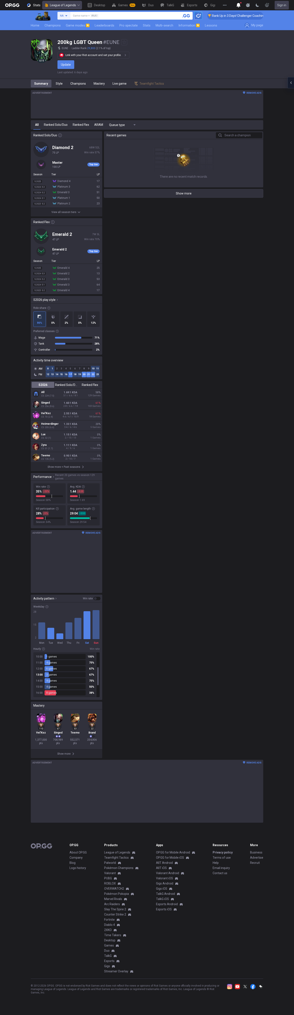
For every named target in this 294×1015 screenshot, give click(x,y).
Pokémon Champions (118, 868)
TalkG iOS (162, 899)
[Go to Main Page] (12, 5)
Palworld (110, 862)
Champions (53, 25)
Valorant (110, 873)
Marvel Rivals (113, 899)
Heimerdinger (50, 423)
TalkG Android (165, 893)
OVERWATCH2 (114, 888)
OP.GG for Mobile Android (173, 852)
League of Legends (63, 5)
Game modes (77, 25)
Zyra (43, 444)
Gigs (107, 966)
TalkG (108, 955)
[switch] (92, 598)
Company (76, 857)
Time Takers (112, 935)
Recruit (255, 862)
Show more (184, 193)
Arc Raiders (112, 904)
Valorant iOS (164, 878)
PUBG (108, 878)
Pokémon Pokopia (116, 893)
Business (256, 852)
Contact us (220, 873)
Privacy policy (223, 852)
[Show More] (238, 5)
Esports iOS (164, 909)
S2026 (43, 385)
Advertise (256, 857)
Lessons (211, 25)
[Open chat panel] (291, 82)
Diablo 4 (109, 924)
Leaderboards (104, 25)
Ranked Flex (90, 385)
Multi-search (164, 25)
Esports (109, 961)
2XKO (108, 930)
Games (109, 945)
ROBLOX (110, 883)
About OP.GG (78, 852)
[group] (66, 674)
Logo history (78, 868)
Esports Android (167, 904)
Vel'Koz (46, 413)
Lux (43, 434)
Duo (107, 950)
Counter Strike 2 (115, 914)
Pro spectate (128, 25)
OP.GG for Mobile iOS (170, 857)
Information (188, 25)
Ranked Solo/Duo (66, 385)
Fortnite (109, 919)
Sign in (281, 5)
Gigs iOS (161, 888)
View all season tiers (63, 212)
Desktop (109, 940)
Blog (73, 862)
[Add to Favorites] (124, 42)
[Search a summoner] (186, 16)
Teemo (45, 455)
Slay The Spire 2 (115, 909)
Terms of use (222, 857)
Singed (45, 402)
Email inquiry (221, 868)
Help (216, 862)
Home (35, 25)
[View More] (224, 5)
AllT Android (164, 862)
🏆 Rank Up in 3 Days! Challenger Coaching (226, 15)
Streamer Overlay (116, 971)
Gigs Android (164, 883)
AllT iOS (161, 868)
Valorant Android (167, 873)
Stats (146, 25)
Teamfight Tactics (116, 857)
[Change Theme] (257, 5)
